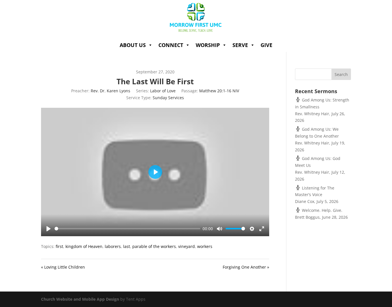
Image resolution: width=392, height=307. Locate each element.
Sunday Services (168, 97)
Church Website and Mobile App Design (80, 299)
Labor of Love (163, 90)
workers (204, 246)
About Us (133, 45)
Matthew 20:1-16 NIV (219, 90)
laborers (113, 246)
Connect (170, 45)
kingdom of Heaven (83, 246)
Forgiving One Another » (246, 267)
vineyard (186, 246)
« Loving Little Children (63, 267)
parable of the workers (154, 246)
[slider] (127, 228)
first (59, 246)
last (126, 246)
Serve (240, 45)
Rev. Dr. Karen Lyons (110, 90)
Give (266, 45)
